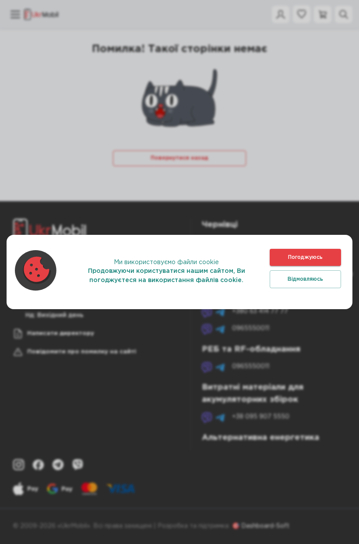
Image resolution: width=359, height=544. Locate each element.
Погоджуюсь (305, 257)
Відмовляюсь (305, 279)
